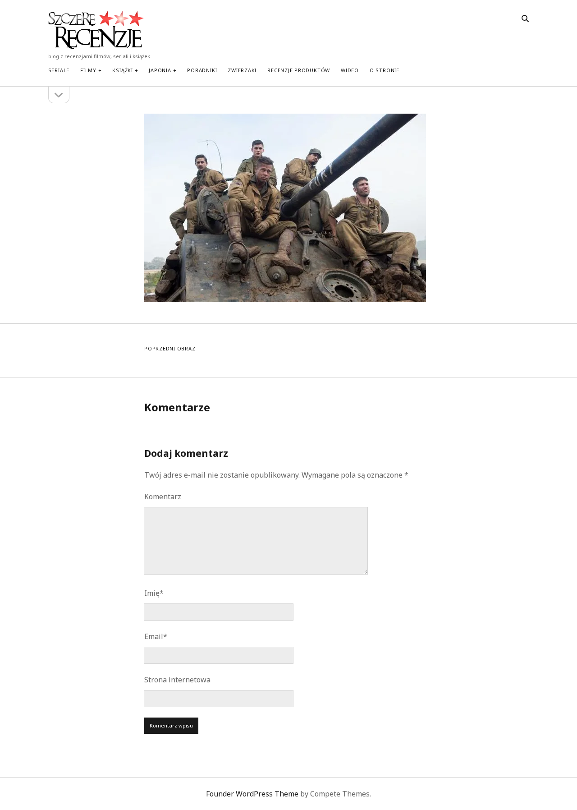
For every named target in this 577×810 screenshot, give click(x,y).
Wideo (350, 70)
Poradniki (202, 70)
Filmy (88, 70)
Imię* (154, 593)
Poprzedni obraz (170, 348)
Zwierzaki (242, 70)
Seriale (58, 70)
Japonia (160, 70)
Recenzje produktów (298, 70)
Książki (122, 70)
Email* (155, 636)
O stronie (384, 70)
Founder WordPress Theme (252, 794)
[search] (525, 19)
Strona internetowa (177, 680)
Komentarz (162, 497)
